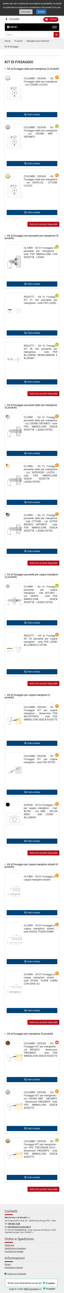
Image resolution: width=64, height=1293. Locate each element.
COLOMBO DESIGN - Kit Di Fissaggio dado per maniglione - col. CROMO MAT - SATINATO (40, 132)
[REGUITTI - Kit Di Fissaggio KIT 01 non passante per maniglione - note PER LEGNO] (14, 300)
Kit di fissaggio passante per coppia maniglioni (31, 575)
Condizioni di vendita (14, 1251)
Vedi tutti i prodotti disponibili (43, 224)
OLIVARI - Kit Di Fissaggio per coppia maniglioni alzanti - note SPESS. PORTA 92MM (40, 928)
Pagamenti (9, 1245)
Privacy (8, 1264)
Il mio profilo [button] (14, 19)
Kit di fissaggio (12, 46)
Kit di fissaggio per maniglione (30, 1033)
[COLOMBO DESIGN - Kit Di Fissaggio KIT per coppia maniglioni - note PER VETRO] (14, 761)
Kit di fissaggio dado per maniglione (33, 68)
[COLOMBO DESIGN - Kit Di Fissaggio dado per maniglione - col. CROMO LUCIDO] (14, 91)
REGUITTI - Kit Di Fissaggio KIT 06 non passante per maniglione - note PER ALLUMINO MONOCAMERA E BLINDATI (40, 352)
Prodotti (19, 41)
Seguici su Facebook (16, 1274)
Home (8, 41)
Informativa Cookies (14, 1267)
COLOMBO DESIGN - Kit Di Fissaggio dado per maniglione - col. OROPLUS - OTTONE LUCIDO (40, 181)
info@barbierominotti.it (19, 1227)
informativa (26, 12)
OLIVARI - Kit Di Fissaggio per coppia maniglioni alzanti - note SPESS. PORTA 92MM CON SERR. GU (40, 979)
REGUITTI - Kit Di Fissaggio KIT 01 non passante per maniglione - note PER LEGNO (40, 300)
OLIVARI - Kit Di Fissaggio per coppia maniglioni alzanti (40, 878)
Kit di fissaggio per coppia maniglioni (27, 696)
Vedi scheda (33, 114)
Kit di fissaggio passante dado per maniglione (31, 406)
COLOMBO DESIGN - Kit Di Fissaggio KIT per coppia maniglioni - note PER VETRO (40, 759)
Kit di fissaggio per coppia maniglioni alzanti (31, 865)
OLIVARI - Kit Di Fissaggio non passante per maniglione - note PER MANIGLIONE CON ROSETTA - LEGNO (40, 252)
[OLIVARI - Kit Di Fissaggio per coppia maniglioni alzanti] (14, 886)
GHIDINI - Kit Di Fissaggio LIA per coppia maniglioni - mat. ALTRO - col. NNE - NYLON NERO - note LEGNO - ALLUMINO (40, 811)
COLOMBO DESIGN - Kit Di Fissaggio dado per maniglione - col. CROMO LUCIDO (40, 81)
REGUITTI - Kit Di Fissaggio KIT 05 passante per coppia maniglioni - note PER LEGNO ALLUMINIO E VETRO (40, 640)
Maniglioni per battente (38, 41)
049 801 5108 (14, 1224)
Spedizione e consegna (15, 1248)
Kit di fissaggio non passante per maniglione (31, 237)
